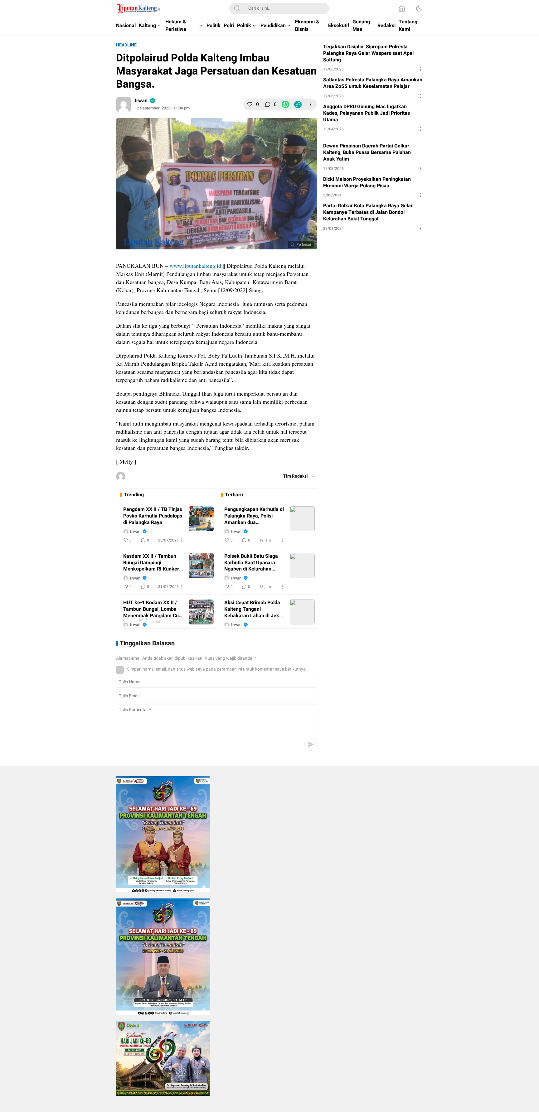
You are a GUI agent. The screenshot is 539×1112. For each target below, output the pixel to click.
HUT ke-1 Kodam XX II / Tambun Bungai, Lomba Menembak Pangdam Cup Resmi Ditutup (152, 609)
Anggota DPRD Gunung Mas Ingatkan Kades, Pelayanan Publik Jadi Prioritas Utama (366, 113)
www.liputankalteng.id (195, 265)
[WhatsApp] (285, 104)
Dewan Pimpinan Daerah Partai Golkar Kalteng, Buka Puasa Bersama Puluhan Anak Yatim (367, 152)
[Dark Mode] (419, 8)
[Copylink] (298, 104)
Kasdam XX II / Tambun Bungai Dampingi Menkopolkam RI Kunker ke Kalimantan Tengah (151, 562)
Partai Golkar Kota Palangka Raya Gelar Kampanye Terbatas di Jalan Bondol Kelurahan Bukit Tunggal (368, 212)
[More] (310, 104)
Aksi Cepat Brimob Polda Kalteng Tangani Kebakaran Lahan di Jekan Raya (254, 609)
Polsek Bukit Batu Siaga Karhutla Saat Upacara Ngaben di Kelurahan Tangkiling (251, 562)
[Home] (401, 8)
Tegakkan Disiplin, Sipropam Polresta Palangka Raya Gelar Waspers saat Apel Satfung (368, 53)
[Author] (123, 104)
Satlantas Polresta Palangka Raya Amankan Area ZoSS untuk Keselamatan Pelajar (372, 83)
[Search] (237, 8)
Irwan (141, 100)
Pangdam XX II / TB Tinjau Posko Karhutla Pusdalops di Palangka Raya (152, 516)
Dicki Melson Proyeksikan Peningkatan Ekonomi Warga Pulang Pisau (367, 182)
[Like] (250, 104)
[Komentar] (267, 104)
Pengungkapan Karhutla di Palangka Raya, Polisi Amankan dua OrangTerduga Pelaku (254, 516)
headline (126, 45)
